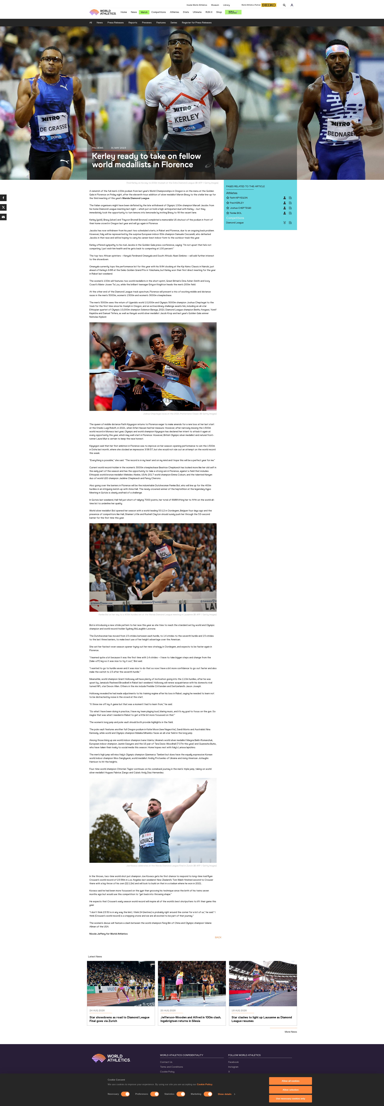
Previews (147, 22)
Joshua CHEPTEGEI (240, 207)
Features (161, 22)
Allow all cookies (290, 1081)
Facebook (233, 1062)
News (134, 12)
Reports (133, 22)
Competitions (158, 12)
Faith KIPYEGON (239, 197)
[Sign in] (292, 5)
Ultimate (197, 12)
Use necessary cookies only (290, 1098)
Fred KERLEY (237, 202)
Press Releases (116, 22)
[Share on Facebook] (3, 197)
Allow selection (291, 1089)
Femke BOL (236, 213)
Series (174, 22)
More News (291, 1031)
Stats (186, 12)
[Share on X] (3, 207)
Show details (224, 1094)
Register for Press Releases (197, 22)
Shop (219, 12)
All (90, 22)
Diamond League (235, 222)
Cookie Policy (204, 1084)
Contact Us (166, 1062)
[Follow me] (227, 198)
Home (124, 12)
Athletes (174, 12)
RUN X (209, 12)
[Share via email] (3, 217)
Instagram (233, 1066)
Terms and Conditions (171, 1066)
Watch (144, 12)
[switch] (154, 1094)
